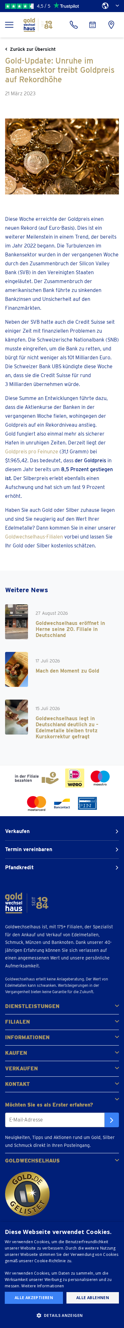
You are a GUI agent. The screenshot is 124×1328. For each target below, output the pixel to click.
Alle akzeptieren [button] (34, 1297)
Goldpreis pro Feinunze (31, 452)
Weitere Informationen (42, 1286)
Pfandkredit (19, 867)
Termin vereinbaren (28, 849)
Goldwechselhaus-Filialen (34, 537)
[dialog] (62, 1275)
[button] (62, 1316)
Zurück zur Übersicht (33, 49)
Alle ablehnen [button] (92, 1297)
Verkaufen (17, 831)
